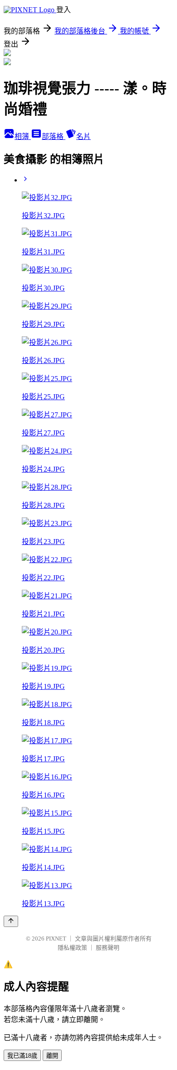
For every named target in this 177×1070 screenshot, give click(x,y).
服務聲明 (107, 947)
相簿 (23, 136)
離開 (52, 1055)
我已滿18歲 (22, 1055)
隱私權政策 (72, 947)
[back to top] (11, 921)
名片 (83, 136)
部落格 (53, 136)
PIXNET (56, 938)
